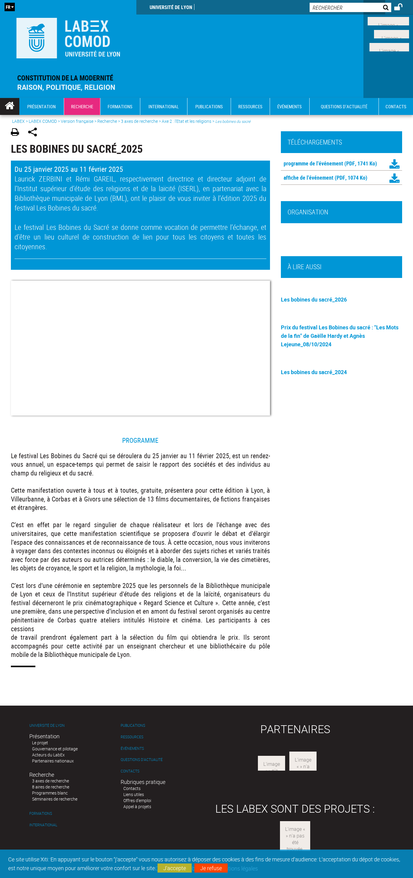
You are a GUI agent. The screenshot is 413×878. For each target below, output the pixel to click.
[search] (350, 7)
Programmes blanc (50, 793)
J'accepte (174, 868)
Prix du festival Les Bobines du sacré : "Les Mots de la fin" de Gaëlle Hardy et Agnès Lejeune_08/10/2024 (339, 336)
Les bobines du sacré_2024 (314, 372)
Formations (40, 813)
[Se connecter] (402, 8)
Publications (133, 725)
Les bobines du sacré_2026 (314, 299)
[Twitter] (391, 33)
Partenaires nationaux (53, 761)
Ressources (132, 736)
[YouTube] (389, 46)
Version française (77, 121)
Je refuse (211, 868)
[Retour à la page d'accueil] (68, 36)
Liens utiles (133, 794)
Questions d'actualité (142, 759)
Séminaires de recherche (54, 799)
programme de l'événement (313, 163)
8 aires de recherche (50, 787)
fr (8, 7)
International (43, 824)
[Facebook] (388, 20)
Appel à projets (137, 806)
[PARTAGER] (34, 133)
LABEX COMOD (43, 121)
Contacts (130, 771)
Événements (132, 748)
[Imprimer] (17, 133)
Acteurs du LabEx (48, 755)
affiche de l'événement (308, 177)
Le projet (40, 743)
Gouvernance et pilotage (55, 749)
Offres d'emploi (137, 800)
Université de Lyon (171, 7)
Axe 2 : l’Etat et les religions (186, 121)
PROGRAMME (140, 440)
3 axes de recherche (139, 121)
